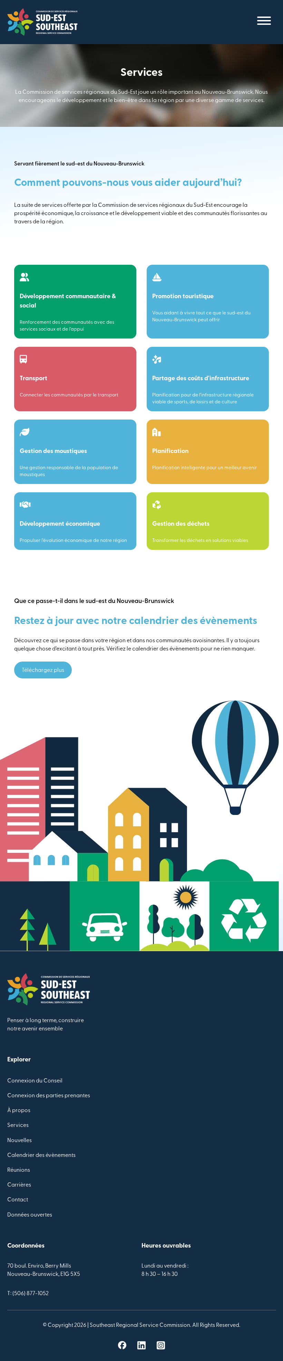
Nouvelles (19, 1140)
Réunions (18, 1170)
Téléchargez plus (43, 670)
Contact (17, 1200)
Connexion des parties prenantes (48, 1096)
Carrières (19, 1185)
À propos (18, 1110)
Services (18, 1125)
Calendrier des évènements (41, 1155)
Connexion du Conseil (34, 1081)
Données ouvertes (29, 1215)
